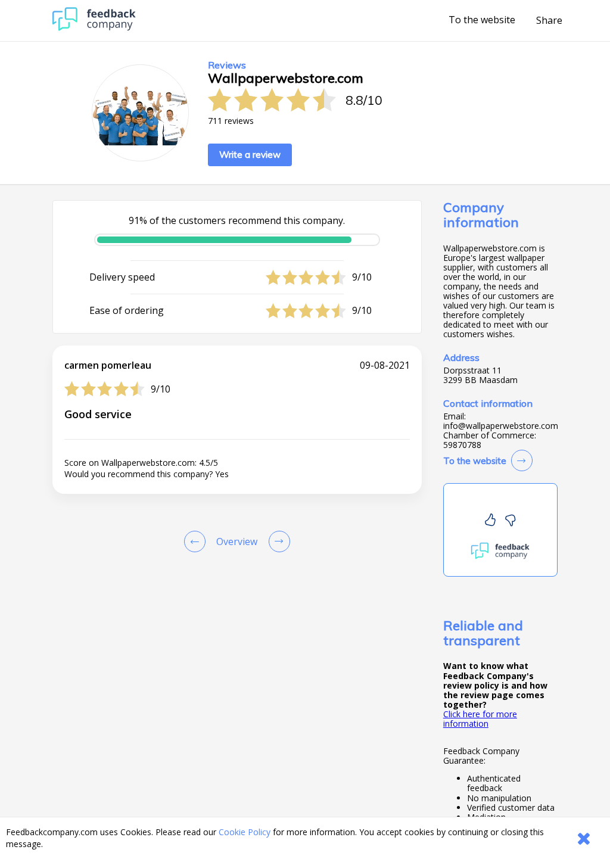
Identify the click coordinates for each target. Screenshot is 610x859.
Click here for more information (480, 718)
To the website (482, 20)
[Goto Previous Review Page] (197, 541)
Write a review (250, 154)
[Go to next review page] (277, 541)
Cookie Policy (244, 832)
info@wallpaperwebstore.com (500, 426)
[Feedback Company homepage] (94, 28)
